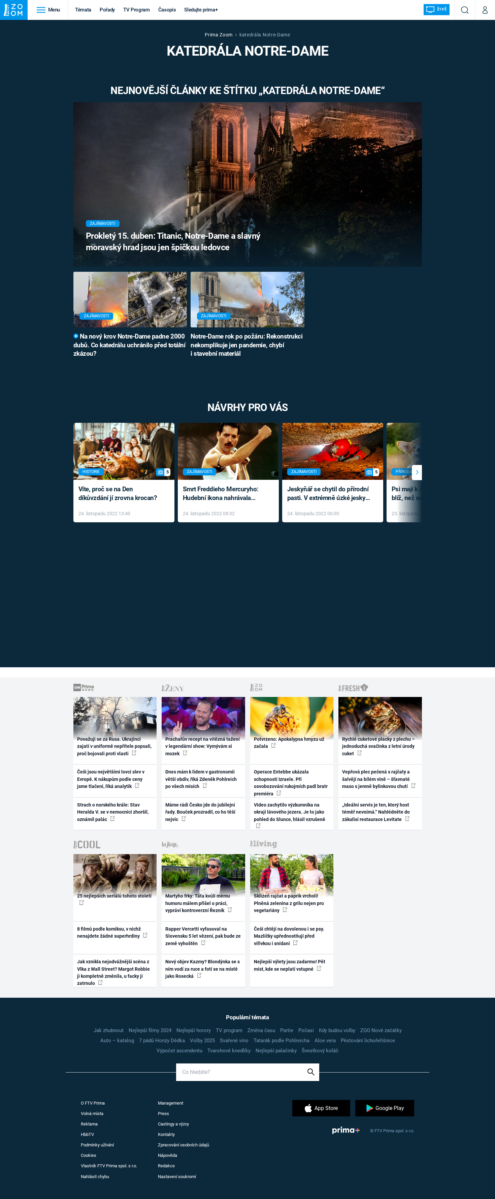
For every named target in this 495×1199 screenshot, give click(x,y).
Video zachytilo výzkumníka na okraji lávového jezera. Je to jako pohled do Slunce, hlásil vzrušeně (289, 812)
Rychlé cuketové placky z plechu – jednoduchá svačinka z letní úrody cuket (378, 746)
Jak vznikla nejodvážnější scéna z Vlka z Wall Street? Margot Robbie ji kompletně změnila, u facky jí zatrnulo (113, 972)
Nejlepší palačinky (276, 1051)
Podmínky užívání (97, 1144)
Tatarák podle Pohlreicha (281, 1040)
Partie (286, 1030)
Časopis (167, 10)
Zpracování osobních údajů (183, 1144)
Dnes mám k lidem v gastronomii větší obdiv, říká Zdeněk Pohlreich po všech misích (201, 779)
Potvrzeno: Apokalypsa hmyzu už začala (289, 742)
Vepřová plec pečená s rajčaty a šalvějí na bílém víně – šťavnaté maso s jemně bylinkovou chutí (376, 779)
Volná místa (92, 1113)
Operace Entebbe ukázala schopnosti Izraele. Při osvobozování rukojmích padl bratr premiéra (291, 782)
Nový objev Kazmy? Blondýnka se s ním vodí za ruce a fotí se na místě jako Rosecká (202, 969)
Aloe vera (325, 1040)
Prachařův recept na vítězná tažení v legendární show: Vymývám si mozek (202, 746)
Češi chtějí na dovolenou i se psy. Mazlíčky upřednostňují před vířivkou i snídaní (289, 936)
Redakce (166, 1165)
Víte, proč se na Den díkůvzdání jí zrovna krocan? (117, 494)
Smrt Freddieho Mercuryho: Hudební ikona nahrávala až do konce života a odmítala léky (223, 494)
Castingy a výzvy (173, 1124)
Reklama (89, 1124)
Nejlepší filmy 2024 (150, 1030)
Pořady (107, 10)
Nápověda (167, 1155)
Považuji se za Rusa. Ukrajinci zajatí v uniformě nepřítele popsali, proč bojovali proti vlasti (114, 746)
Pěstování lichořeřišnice (368, 1040)
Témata (83, 10)
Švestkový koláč (320, 1051)
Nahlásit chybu (95, 1176)
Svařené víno (234, 1040)
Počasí (306, 1030)
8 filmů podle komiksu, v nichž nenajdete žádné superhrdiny (109, 932)
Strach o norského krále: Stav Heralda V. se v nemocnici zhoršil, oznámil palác (112, 812)
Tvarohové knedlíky (229, 1051)
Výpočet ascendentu (179, 1051)
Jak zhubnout (109, 1030)
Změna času (261, 1030)
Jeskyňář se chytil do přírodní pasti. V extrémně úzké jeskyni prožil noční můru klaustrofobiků (329, 494)
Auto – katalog (117, 1040)
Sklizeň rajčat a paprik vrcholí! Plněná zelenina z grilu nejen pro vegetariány (289, 903)
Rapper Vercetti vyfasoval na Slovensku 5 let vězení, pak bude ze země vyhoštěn (203, 936)
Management (170, 1103)
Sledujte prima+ (201, 10)
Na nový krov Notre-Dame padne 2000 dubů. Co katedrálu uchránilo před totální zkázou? (129, 345)
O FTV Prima (93, 1103)
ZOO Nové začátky (381, 1030)
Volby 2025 (202, 1040)
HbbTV (87, 1134)
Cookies (88, 1155)
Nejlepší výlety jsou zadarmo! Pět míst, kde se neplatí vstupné (289, 965)
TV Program (136, 10)
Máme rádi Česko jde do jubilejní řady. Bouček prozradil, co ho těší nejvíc (200, 812)
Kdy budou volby (337, 1030)
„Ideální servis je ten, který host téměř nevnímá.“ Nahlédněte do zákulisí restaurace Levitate (376, 812)
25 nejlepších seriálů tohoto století (114, 896)
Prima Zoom (219, 34)
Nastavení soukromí (177, 1176)
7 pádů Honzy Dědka (162, 1040)
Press (163, 1113)
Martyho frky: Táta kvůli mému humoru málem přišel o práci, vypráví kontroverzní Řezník (197, 903)
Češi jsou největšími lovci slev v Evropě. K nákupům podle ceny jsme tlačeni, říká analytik (110, 779)
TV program (229, 1030)
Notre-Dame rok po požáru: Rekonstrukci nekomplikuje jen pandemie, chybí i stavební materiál (246, 345)
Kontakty (166, 1134)
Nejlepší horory (193, 1030)
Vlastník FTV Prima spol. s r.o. (109, 1165)
